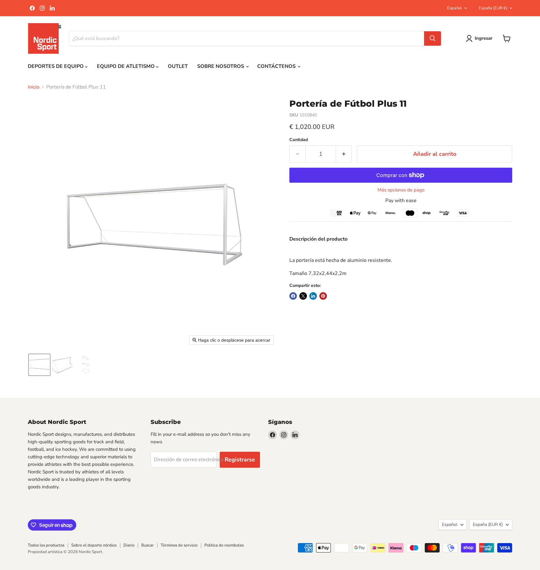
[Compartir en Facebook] (293, 296)
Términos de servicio (179, 545)
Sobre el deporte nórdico (94, 545)
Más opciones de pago (401, 190)
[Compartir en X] (303, 296)
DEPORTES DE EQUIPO (56, 66)
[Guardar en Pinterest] (323, 296)
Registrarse (240, 459)
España (493, 8)
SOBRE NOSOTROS (221, 66)
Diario (128, 545)
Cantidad (298, 139)
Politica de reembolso (224, 545)
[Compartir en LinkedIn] (313, 296)
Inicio (33, 87)
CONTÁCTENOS (277, 66)
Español (454, 8)
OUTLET (178, 66)
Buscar (147, 545)
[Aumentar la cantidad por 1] (344, 154)
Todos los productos (46, 545)
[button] (39, 364)
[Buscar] (432, 38)
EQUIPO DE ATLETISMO (126, 66)
